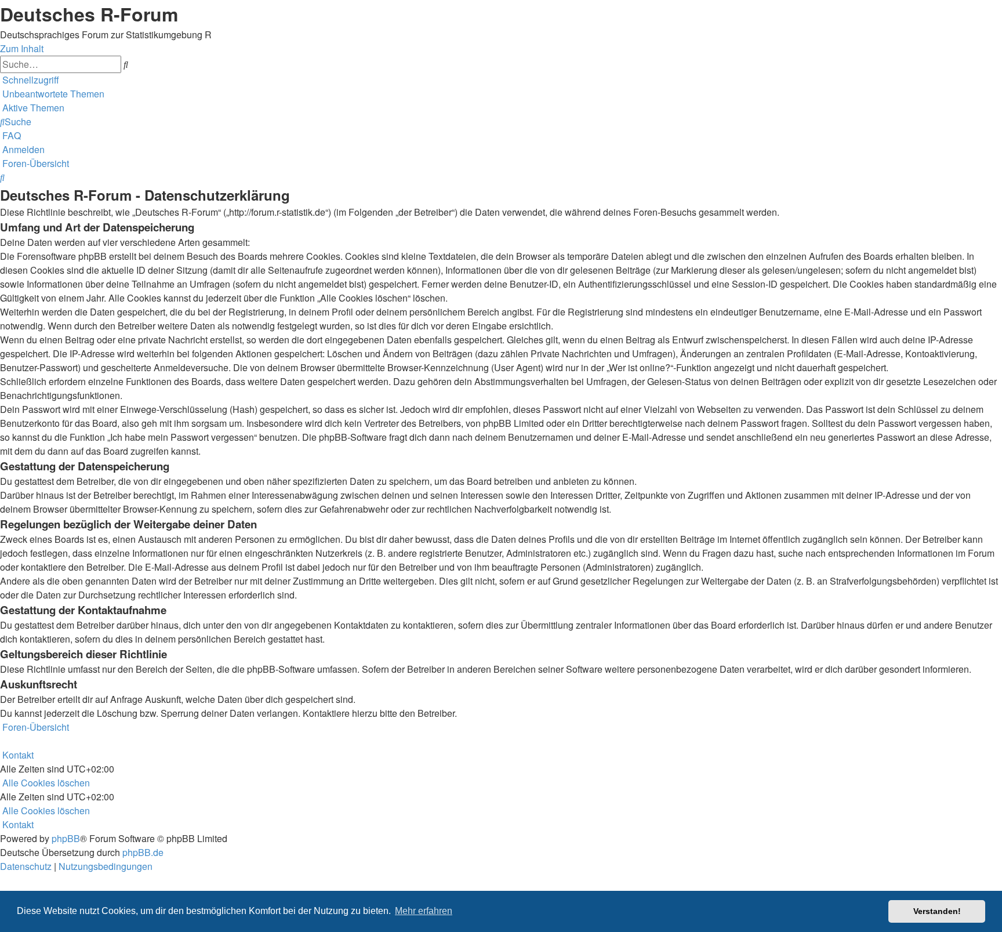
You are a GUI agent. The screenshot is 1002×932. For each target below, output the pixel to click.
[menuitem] (52, 93)
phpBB (66, 838)
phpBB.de (143, 852)
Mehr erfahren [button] (423, 911)
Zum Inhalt (21, 48)
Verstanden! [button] (937, 911)
